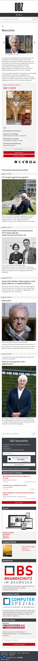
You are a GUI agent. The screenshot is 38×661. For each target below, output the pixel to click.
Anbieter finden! (19, 644)
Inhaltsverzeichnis (19, 156)
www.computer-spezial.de (11, 616)
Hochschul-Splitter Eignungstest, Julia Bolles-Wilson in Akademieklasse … (18, 282)
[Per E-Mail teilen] (30, 162)
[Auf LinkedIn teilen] (27, 163)
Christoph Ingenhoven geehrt (15, 177)
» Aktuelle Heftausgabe (28, 547)
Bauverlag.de (5, 659)
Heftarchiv (6, 538)
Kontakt (11, 655)
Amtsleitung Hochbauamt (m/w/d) (15, 485)
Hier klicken (21, 459)
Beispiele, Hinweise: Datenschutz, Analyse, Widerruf (16, 468)
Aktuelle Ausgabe (8, 532)
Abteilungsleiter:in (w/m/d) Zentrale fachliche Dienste (18, 494)
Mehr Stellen (19, 502)
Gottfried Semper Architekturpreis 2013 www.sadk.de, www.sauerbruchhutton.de (17, 232)
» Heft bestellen (26, 550)
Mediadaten (6, 534)
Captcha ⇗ (26, 461)
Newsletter (4, 653)
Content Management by (9, 657)
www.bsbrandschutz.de (10, 590)
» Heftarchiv (24, 548)
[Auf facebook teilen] (16, 163)
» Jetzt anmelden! (19, 465)
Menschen (6, 300)
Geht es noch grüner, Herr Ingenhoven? (13, 362)
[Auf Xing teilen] (23, 163)
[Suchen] (34, 19)
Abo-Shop (6, 536)
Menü (20, 15)
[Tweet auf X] (19, 163)
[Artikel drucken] (34, 162)
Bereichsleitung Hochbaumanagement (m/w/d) (16, 477)
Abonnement (19, 152)
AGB (19, 653)
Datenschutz (25, 653)
